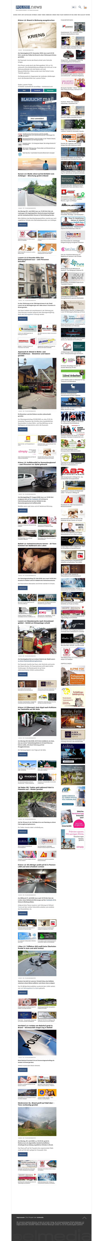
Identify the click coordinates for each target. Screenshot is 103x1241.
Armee (75, 14)
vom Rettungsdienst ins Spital (30, 988)
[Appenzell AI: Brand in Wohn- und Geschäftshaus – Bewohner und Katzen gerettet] (37, 383)
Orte (23, 14)
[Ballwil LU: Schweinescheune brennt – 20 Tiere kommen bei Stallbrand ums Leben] (37, 561)
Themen (43, 14)
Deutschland (27, 14)
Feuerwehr (66, 14)
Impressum (21, 1217)
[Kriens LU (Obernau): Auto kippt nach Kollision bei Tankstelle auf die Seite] (37, 724)
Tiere (79, 14)
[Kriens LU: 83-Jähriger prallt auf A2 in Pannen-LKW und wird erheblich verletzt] (37, 881)
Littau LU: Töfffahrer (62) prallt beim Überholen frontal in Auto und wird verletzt (37, 947)
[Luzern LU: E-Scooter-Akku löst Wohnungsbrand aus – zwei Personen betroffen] (37, 281)
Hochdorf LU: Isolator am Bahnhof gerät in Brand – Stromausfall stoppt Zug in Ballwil (35, 1026)
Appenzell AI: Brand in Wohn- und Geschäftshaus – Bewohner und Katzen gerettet (34, 354)
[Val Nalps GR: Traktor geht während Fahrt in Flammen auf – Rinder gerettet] (37, 804)
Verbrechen (49, 14)
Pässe (58, 14)
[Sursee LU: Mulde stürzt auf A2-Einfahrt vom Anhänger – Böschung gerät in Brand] (37, 192)
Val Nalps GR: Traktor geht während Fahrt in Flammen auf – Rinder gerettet (36, 788)
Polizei (61, 14)
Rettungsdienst (29, 314)
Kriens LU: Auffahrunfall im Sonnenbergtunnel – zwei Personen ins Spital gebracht (37, 463)
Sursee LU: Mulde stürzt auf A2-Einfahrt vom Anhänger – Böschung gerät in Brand (36, 175)
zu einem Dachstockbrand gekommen (30, 661)
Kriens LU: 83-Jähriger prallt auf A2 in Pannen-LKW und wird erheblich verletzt (37, 866)
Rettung (71, 14)
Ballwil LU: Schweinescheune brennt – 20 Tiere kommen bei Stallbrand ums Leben (37, 545)
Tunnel (20, 907)
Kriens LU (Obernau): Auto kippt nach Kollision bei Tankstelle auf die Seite (37, 708)
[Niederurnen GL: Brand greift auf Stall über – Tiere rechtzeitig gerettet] (37, 1121)
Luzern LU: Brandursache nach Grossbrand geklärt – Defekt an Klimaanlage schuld (36, 622)
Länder (39, 14)
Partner (88, 14)
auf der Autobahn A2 (33, 499)
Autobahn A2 (50, 900)
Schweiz (15, 14)
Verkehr (54, 14)
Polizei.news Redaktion (28, 50)
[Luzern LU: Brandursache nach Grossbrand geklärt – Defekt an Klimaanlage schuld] (37, 639)
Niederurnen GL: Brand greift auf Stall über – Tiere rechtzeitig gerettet (36, 1104)
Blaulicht (82, 14)
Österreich (34, 14)
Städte (19, 14)
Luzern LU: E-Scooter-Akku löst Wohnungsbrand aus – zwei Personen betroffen (33, 259)
